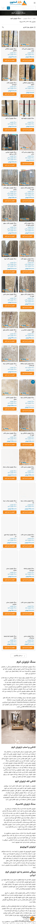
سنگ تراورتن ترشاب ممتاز (10, 467)
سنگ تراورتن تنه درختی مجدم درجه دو (10, 810)
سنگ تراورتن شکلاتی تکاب (28, 774)
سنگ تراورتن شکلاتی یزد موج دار (27, 434)
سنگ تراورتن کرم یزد (11, 670)
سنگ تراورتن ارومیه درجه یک (27, 671)
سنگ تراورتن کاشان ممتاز (11, 398)
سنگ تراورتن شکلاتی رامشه (28, 739)
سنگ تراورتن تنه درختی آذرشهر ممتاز (10, 845)
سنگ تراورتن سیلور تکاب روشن (10, 189)
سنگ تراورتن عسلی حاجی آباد (10, 295)
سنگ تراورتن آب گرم (11, 118)
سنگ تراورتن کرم (29, 54)
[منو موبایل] (35, 3)
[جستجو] (8, 8)
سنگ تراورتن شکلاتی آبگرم (28, 84)
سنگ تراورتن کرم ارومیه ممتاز (10, 637)
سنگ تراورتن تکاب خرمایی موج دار (29, 224)
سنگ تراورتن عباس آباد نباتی (28, 153)
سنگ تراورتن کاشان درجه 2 (10, 365)
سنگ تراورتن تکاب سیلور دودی (10, 224)
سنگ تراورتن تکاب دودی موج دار (27, 189)
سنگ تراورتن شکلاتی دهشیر (11, 739)
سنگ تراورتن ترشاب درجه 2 (10, 502)
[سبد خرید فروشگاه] (2, 8)
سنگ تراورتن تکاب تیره (10, 259)
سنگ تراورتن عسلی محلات (11, 569)
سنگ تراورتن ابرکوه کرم (27, 118)
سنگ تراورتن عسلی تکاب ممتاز (27, 468)
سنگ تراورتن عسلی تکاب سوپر (10, 434)
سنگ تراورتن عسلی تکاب (27, 602)
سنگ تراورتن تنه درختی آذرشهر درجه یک (28, 845)
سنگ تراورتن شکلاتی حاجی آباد (11, 774)
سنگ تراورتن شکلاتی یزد (27, 809)
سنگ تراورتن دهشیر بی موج (27, 331)
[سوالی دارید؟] (32, 918)
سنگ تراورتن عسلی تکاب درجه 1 (27, 535)
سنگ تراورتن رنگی (12, 158)
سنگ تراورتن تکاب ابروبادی (12, 84)
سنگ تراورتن (27, 18)
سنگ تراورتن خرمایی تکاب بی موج (11, 153)
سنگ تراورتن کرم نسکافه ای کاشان (27, 365)
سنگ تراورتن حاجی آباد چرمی (28, 50)
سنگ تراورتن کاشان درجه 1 (27, 398)
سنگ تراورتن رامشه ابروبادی (29, 569)
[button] (27, 60)
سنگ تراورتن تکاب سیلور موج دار (27, 295)
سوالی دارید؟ (25, 917)
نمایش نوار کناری (28, 27)
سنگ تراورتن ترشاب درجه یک (27, 502)
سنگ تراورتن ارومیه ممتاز (10, 704)
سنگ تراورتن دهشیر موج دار (10, 331)
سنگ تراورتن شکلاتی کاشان (11, 50)
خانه (34, 18)
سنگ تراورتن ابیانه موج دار (10, 535)
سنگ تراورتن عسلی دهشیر (11, 603)
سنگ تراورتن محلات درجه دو (27, 705)
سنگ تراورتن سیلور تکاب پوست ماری (27, 260)
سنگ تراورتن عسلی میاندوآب (29, 637)
